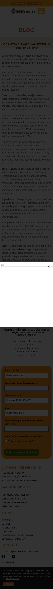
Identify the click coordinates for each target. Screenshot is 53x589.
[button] (48, 266)
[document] (26, 294)
